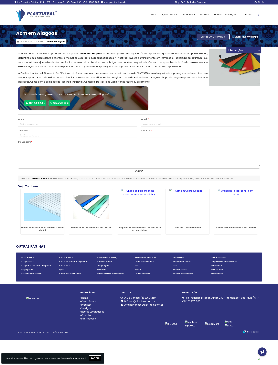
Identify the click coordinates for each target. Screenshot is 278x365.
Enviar (138, 170)
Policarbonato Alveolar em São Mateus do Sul (42, 229)
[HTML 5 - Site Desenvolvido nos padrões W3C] (218, 332)
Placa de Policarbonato (183, 273)
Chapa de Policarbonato (70, 273)
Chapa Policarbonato (144, 261)
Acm (137, 265)
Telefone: (24, 130)
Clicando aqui (60, 103)
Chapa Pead (64, 265)
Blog (177, 2)
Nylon (61, 269)
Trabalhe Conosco (196, 2)
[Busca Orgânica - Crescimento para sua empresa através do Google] (251, 331)
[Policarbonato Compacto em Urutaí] (91, 207)
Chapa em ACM (66, 257)
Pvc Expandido (217, 273)
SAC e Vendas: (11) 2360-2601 (140, 297)
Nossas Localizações (225, 14)
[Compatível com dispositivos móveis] (238, 332)
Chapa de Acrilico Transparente (73, 261)
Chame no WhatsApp (246, 36)
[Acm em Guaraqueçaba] (187, 207)
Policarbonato (217, 265)
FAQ (183, 2)
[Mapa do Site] (210, 332)
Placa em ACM (27, 257)
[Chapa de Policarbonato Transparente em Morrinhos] (139, 207)
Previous (16, 212)
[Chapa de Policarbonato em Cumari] (236, 207)
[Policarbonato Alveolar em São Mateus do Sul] (42, 207)
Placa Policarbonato (182, 261)
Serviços (204, 14)
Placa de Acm (217, 269)
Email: (145, 119)
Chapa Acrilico (27, 261)
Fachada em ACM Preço (107, 257)
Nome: (22, 119)
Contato (247, 14)
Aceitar (95, 358)
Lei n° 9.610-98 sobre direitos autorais (217, 178)
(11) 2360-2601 (92, 2)
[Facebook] (256, 2)
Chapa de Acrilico (142, 273)
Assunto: (146, 130)
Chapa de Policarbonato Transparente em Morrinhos (139, 229)
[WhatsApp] (263, 2)
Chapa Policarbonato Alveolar (224, 261)
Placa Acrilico (178, 257)
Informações (88, 318)
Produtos (187, 14)
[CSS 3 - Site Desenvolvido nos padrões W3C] (228, 332)
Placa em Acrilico (218, 257)
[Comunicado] (262, 351)
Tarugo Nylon (103, 265)
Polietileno (102, 269)
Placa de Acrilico (180, 269)
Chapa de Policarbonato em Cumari (236, 227)
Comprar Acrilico (104, 261)
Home (154, 14)
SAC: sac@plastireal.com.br (139, 301)
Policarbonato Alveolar (31, 273)
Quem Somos (170, 14)
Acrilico (176, 265)
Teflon (138, 269)
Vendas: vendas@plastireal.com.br (143, 304)
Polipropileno (27, 269)
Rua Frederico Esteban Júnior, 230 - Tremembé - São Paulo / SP (49, 2)
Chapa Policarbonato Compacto (36, 265)
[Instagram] (259, 2)
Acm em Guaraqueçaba (187, 227)
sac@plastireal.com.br (115, 2)
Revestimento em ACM (145, 257)
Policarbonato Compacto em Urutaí (91, 227)
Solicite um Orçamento (213, 36)
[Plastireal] (46, 305)
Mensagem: (25, 141)
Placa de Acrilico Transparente (110, 273)
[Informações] (258, 14)
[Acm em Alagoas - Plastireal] (36, 15)
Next (261, 212)
